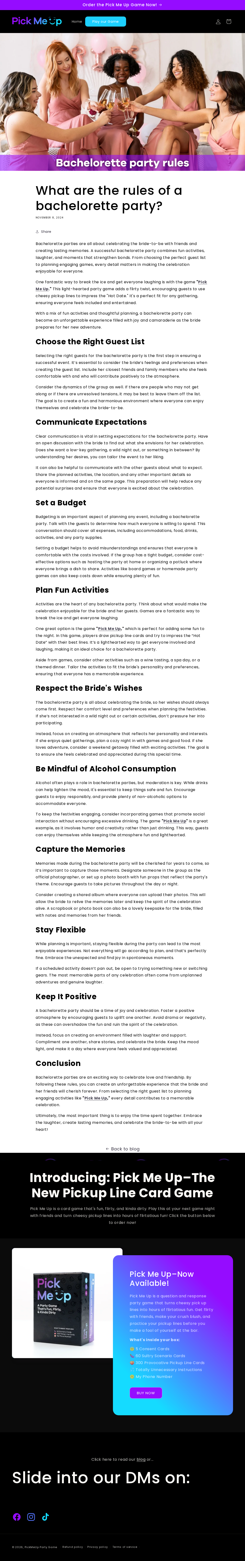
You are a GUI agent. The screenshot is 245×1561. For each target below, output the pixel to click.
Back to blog (125, 1149)
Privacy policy (97, 1547)
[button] (228, 21)
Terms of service (124, 1547)
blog (141, 1459)
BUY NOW (146, 1392)
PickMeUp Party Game (41, 1547)
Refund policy (72, 1547)
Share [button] (46, 231)
